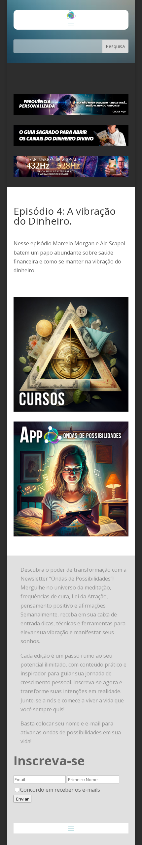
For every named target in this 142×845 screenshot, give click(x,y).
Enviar (22, 799)
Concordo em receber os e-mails (60, 789)
